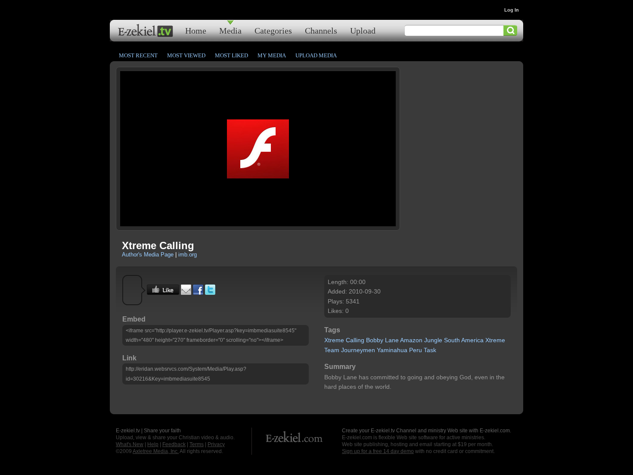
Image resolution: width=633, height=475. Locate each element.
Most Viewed (186, 55)
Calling (355, 340)
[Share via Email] (186, 292)
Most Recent (138, 55)
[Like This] (163, 292)
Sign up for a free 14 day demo (378, 451)
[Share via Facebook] (198, 292)
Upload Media (316, 55)
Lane (392, 340)
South (452, 340)
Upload (362, 30)
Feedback (174, 444)
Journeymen (358, 350)
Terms (196, 444)
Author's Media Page (148, 254)
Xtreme (334, 340)
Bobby (374, 340)
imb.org (187, 254)
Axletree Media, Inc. (156, 451)
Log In (511, 9)
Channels (321, 30)
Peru (415, 350)
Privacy (216, 444)
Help (152, 444)
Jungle (433, 340)
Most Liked (231, 55)
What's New (129, 444)
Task (430, 350)
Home (195, 30)
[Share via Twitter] (210, 292)
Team (331, 350)
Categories (273, 30)
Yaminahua (392, 350)
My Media (272, 55)
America (472, 340)
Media (230, 30)
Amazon (411, 340)
